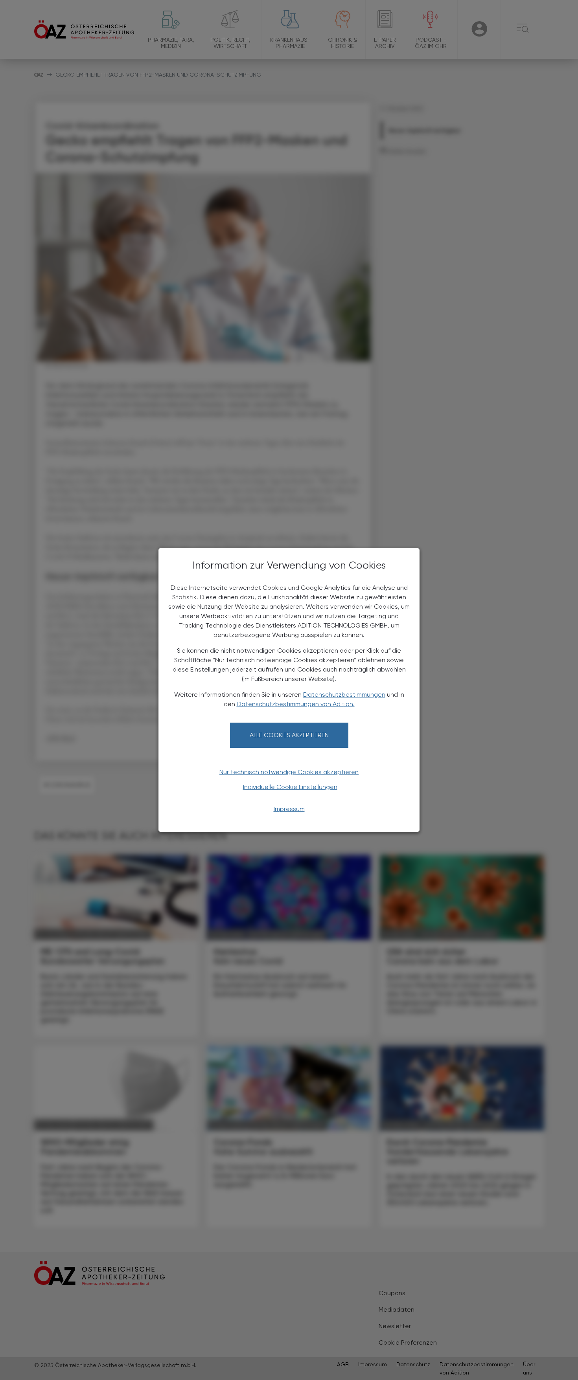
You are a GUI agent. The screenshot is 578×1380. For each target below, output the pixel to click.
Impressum (289, 809)
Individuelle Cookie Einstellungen (290, 787)
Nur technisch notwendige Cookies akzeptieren (289, 772)
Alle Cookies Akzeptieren (289, 735)
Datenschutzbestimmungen (344, 694)
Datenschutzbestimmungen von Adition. (296, 704)
